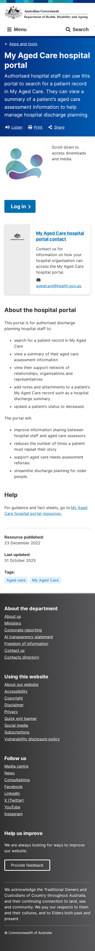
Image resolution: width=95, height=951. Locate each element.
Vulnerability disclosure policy (32, 738)
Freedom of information (26, 643)
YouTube (12, 807)
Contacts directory (21, 657)
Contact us (14, 650)
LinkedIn (12, 793)
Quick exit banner (20, 718)
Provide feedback (27, 865)
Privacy (11, 711)
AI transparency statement (28, 636)
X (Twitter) (14, 800)
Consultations (17, 779)
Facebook (13, 786)
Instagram (13, 813)
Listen (16, 127)
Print (38, 127)
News (9, 773)
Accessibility (16, 691)
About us (12, 616)
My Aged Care (45, 580)
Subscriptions (16, 732)
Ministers (12, 623)
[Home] (47, 12)
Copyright (13, 698)
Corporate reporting (23, 630)
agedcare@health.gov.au (58, 285)
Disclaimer (14, 704)
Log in (18, 206)
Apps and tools (23, 43)
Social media (16, 725)
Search (81, 29)
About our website (21, 684)
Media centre (16, 766)
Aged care (16, 580)
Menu (19, 29)
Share (59, 127)
